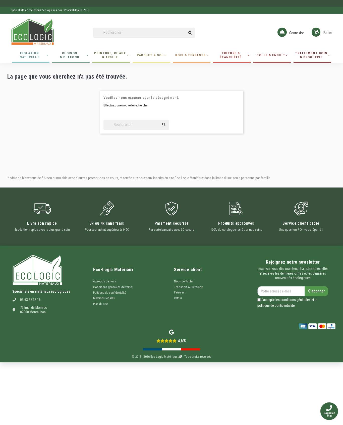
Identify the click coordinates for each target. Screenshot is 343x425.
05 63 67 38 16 (30, 300)
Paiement (179, 292)
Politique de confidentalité (109, 292)
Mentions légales (104, 298)
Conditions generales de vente (112, 287)
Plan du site (100, 304)
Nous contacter (183, 281)
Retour (178, 298)
